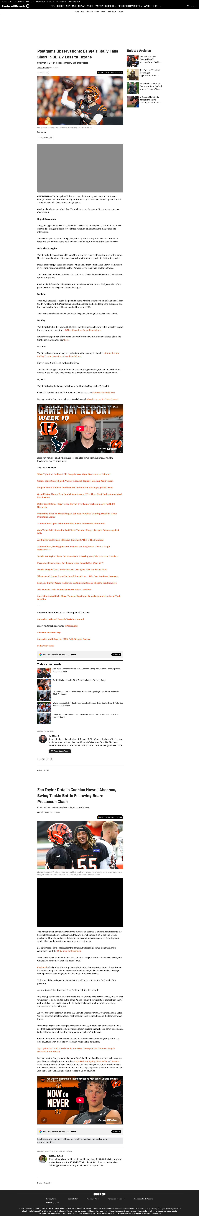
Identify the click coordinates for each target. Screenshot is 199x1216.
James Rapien (42, 68)
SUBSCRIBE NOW (74, 2)
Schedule (89, 12)
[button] (110, 6)
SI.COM (4, 2)
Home (76, 12)
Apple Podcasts (81, 1061)
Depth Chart (111, 12)
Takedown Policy (93, 1199)
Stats (103, 12)
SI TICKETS (30, 2)
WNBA (90, 6)
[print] (51, 759)
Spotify (92, 1061)
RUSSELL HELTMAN (56, 1156)
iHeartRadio (101, 1061)
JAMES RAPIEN (54, 736)
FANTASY (99, 6)
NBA (68, 6)
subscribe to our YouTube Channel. (102, 399)
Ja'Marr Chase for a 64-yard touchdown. (83, 330)
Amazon (115, 1061)
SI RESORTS (40, 2)
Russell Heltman (43, 812)
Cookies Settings (52, 1203)
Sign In (194, 6)
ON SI (11, 2)
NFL (53, 6)
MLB (74, 6)
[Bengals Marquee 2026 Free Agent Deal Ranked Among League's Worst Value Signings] (144, 88)
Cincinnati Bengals (45, 138)
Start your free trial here (103, 392)
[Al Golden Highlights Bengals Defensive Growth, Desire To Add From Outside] (144, 101)
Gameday (47, 1183)
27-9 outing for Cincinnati (69, 951)
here (66, 340)
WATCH (147, 6)
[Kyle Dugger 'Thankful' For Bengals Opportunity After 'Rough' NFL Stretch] (144, 74)
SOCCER (60, 6)
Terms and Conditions (116, 1199)
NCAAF (81, 6)
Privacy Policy (51, 1199)
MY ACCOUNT (61, 2)
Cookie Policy (73, 1199)
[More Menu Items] (160, 6)
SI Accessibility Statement (143, 1199)
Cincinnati (42, 967)
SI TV (155, 6)
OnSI (82, 12)
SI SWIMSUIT (20, 2)
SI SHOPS (50, 2)
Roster (96, 12)
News (46, 770)
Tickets (120, 12)
